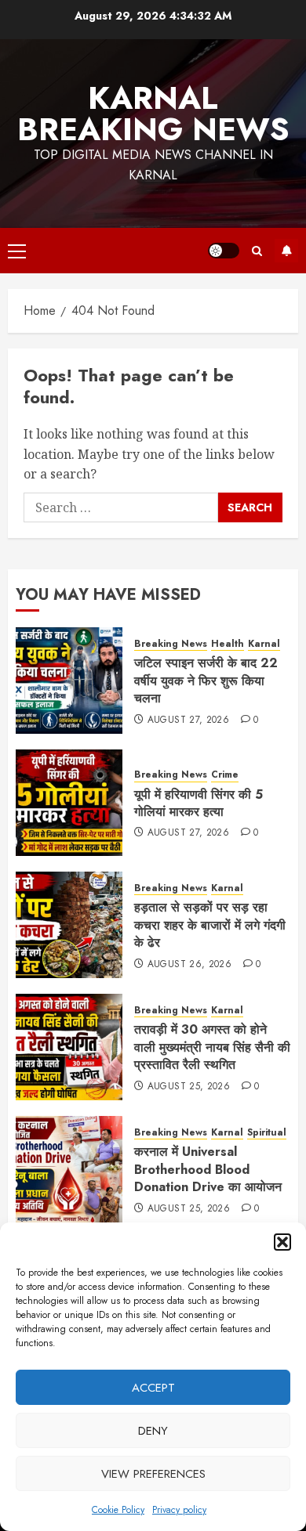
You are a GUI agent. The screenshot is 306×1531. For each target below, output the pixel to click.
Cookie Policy (118, 1510)
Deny (153, 1430)
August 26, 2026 (189, 965)
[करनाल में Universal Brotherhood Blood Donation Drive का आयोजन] (69, 1169)
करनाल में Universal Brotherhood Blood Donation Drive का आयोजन (208, 1169)
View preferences (153, 1473)
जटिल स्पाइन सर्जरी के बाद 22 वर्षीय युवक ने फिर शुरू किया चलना (206, 680)
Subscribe (286, 250)
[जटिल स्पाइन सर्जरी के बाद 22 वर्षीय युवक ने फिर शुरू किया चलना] (69, 680)
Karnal (264, 644)
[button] (282, 1242)
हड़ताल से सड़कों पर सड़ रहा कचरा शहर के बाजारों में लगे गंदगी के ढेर (210, 924)
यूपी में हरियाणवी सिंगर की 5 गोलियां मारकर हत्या (198, 803)
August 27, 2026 (188, 720)
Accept (153, 1387)
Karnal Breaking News (153, 113)
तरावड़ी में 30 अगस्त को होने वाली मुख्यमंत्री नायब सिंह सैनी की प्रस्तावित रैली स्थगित (212, 1047)
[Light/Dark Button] (223, 250)
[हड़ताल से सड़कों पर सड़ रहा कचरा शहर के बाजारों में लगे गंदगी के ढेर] (69, 925)
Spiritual (266, 1132)
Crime (225, 775)
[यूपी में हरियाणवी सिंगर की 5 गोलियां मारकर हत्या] (69, 802)
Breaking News (170, 644)
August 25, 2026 (189, 1087)
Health (227, 644)
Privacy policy (179, 1510)
